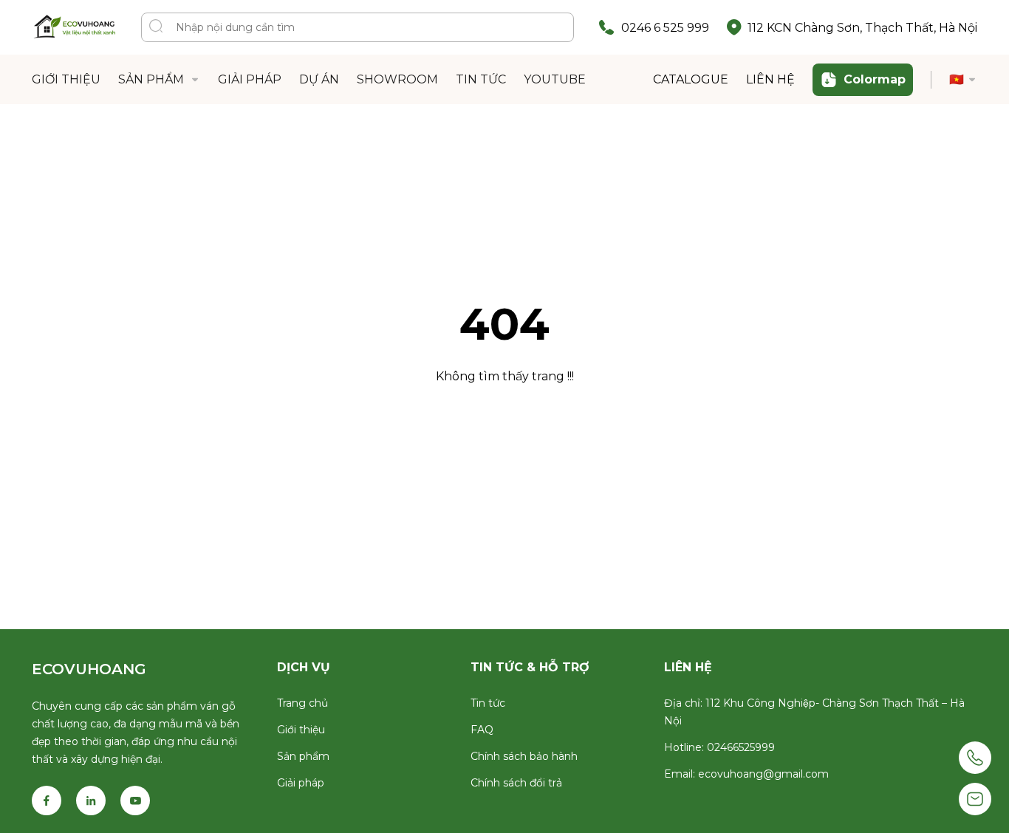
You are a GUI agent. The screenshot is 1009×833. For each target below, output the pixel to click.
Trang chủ (302, 703)
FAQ (482, 729)
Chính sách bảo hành (524, 756)
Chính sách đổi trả (516, 782)
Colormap (875, 79)
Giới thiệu (301, 729)
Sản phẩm (303, 756)
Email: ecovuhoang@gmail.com (746, 774)
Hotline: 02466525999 (719, 747)
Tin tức (488, 703)
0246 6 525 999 (665, 28)
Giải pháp (300, 782)
